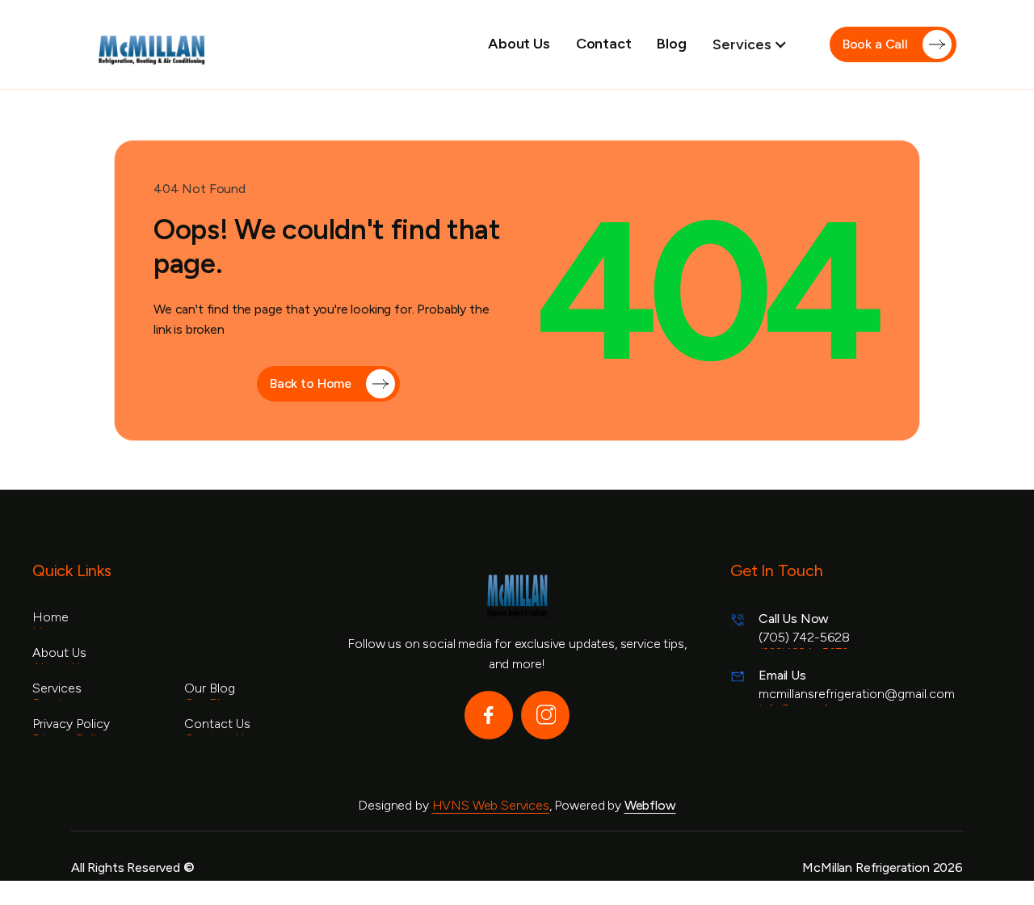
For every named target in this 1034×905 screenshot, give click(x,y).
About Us (519, 44)
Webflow (650, 805)
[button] (758, 44)
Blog (671, 44)
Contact (604, 44)
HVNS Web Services (490, 805)
